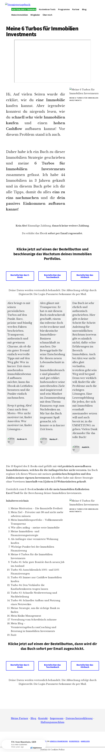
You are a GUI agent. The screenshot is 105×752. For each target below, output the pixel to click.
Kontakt (43, 718)
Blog (33, 718)
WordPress (74, 741)
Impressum (56, 718)
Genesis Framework (59, 741)
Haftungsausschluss (52, 722)
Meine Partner (19, 718)
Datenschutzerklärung (79, 718)
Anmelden (85, 741)
